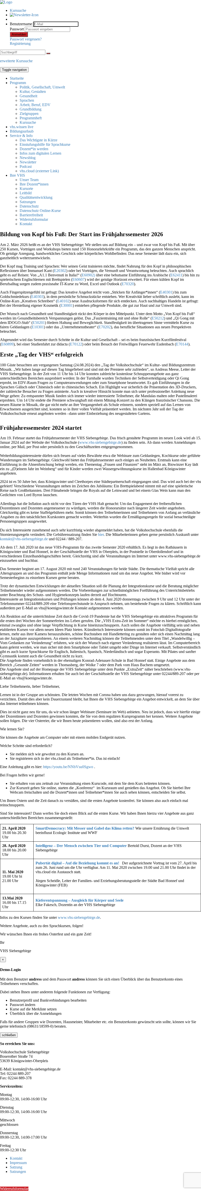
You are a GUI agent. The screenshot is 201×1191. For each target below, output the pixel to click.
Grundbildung (30, 109)
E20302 (60, 271)
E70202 (105, 327)
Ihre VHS (17, 175)
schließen (9, 1035)
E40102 (63, 301)
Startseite (17, 78)
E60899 (7, 344)
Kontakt (26, 224)
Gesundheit (28, 96)
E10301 (38, 327)
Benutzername (21, 24)
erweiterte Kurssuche (16, 61)
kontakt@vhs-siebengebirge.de (24, 539)
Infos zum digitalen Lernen (40, 153)
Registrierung (20, 43)
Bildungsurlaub (22, 131)
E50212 (158, 318)
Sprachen (27, 100)
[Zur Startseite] (6, 2)
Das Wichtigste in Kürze (38, 140)
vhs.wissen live (21, 127)
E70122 (76, 344)
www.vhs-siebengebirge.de (100, 442)
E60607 (78, 279)
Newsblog (28, 158)
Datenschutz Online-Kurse (40, 211)
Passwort (17, 29)
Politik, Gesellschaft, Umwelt (42, 87)
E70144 (182, 344)
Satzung (16, 1167)
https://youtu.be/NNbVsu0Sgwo (68, 767)
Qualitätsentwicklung (36, 197)
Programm (18, 83)
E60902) (88, 275)
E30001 (67, 305)
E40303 (37, 297)
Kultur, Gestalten (33, 91)
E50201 (39, 322)
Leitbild (26, 193)
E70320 (128, 284)
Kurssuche (18, 10)
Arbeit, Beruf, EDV (35, 105)
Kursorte (26, 188)
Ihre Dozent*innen (34, 184)
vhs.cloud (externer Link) (39, 171)
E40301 (166, 292)
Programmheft (31, 118)
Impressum (18, 1163)
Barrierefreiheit (31, 215)
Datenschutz (29, 206)
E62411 (176, 275)
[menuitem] (105, 10)
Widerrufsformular (34, 219)
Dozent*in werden (34, 149)
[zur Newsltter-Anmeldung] (24, 15)
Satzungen (28, 202)
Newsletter (28, 162)
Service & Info (21, 136)
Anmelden (19, 34)
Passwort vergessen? (26, 39)
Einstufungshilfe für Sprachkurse (45, 144)
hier (101, 534)
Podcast (26, 166)
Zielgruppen (29, 113)
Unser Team (29, 180)
